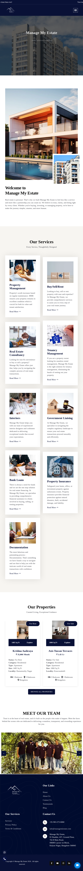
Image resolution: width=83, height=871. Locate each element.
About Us (46, 796)
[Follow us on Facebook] (51, 863)
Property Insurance (59, 481)
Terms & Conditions (13, 829)
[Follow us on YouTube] (57, 863)
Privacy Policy (11, 825)
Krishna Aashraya (23, 651)
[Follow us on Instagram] (63, 863)
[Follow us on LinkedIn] (69, 863)
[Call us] (4, 858)
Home (45, 792)
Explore (30, 642)
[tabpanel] (23, 653)
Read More (14, 311)
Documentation (19, 547)
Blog (45, 808)
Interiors (15, 418)
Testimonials (48, 804)
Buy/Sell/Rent (55, 286)
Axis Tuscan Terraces (60, 651)
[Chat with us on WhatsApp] (4, 852)
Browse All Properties (41, 692)
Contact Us (47, 800)
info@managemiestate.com (60, 829)
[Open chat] (77, 865)
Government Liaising (60, 418)
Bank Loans (17, 480)
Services (8, 821)
